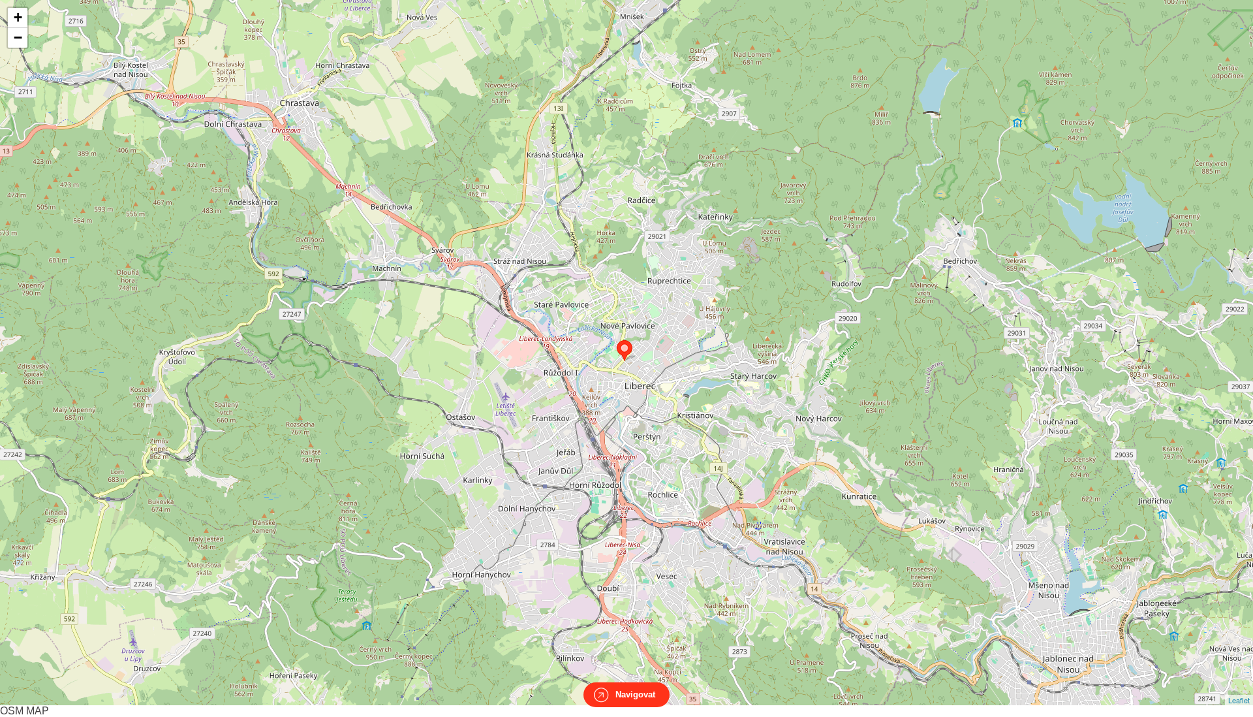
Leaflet (1239, 700)
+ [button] (18, 17)
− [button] (18, 37)
